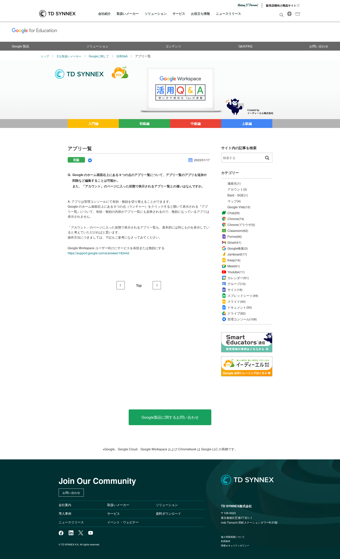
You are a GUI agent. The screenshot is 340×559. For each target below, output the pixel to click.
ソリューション (156, 13)
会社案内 (65, 505)
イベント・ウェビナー (123, 522)
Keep (233, 260)
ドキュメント (239, 307)
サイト (234, 289)
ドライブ (236, 313)
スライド (236, 301)
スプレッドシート (242, 295)
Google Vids (238, 207)
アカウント (237, 189)
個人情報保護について (233, 536)
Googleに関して (99, 56)
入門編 (93, 123)
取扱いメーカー (128, 13)
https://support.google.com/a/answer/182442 (98, 253)
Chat (233, 213)
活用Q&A (122, 56)
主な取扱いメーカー (68, 56)
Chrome (235, 219)
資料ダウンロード (168, 513)
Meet (233, 266)
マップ (234, 201)
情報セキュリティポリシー (235, 545)
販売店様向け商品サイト (281, 5)
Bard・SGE (237, 195)
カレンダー (238, 278)
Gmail (234, 242)
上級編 (247, 123)
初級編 (145, 123)
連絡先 (234, 183)
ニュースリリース (228, 13)
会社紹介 (104, 13)
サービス (179, 13)
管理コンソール (242, 319)
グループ (236, 283)
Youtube (236, 272)
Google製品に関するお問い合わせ (170, 417)
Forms (234, 236)
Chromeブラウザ (241, 224)
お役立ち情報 (200, 13)
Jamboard (237, 254)
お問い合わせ (318, 46)
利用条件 (225, 541)
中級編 (196, 123)
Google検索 (237, 248)
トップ (45, 56)
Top (139, 285)
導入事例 (65, 513)
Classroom (237, 230)
